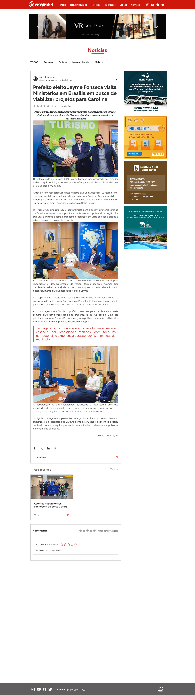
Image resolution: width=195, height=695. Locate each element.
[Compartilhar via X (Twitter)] (41, 448)
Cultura (63, 62)
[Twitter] (163, 5)
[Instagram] (148, 5)
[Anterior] (38, 26)
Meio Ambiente (80, 62)
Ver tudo (114, 469)
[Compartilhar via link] (55, 448)
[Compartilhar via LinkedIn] (48, 448)
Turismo (48, 62)
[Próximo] (157, 26)
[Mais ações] (116, 78)
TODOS (34, 62)
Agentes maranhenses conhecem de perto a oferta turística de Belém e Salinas (51, 505)
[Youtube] (153, 5)
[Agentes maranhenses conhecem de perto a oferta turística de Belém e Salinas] (52, 487)
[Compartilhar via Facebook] (34, 448)
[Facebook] (158, 5)
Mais (97, 62)
